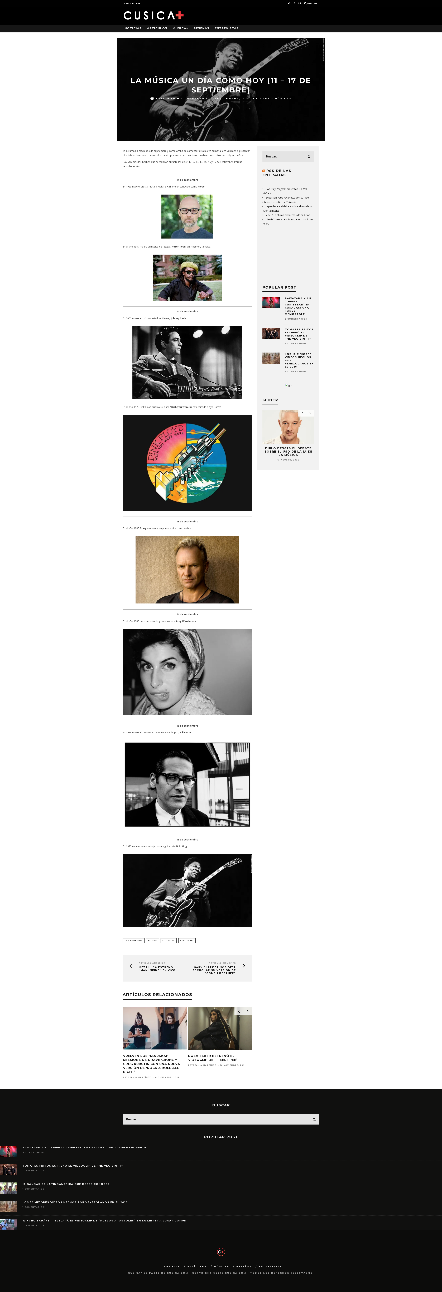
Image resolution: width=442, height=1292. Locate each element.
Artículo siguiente (222, 963)
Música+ (180, 28)
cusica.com (132, 3)
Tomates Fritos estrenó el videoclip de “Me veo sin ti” (299, 334)
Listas (263, 98)
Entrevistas (227, 28)
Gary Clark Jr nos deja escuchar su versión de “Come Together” (214, 970)
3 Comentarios (296, 319)
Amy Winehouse (133, 940)
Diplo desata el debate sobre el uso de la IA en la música (288, 452)
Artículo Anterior (152, 963)
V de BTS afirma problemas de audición (288, 215)
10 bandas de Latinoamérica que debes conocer (66, 1184)
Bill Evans (168, 940)
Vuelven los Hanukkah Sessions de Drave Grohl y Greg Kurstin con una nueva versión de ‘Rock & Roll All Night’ (151, 1064)
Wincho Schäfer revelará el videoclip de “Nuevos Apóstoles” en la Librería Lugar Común (104, 1220)
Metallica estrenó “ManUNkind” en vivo (157, 969)
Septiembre (187, 940)
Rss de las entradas (276, 173)
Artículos (157, 28)
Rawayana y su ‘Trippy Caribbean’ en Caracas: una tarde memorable (298, 306)
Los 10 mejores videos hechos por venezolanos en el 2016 (75, 1202)
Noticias (133, 28)
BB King (152, 940)
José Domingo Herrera (180, 98)
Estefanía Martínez (137, 1077)
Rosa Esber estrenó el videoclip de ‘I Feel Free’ (212, 1058)
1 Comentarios (296, 343)
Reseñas (201, 28)
